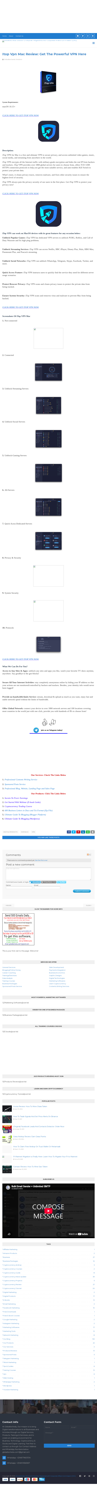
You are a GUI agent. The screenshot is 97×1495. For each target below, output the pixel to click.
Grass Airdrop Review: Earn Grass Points (29, 1137)
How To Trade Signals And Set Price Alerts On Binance (35, 1116)
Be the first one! (41, 860)
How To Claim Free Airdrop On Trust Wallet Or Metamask (36, 1147)
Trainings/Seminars (9, 975)
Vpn (33, 832)
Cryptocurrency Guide (49, 1273)
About (11, 36)
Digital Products (11, 832)
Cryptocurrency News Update (49, 1277)
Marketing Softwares (57, 981)
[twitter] (83, 36)
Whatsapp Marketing (49, 1382)
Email (36, 885)
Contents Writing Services (59, 986)
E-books (49, 1300)
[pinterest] (93, 36)
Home (4, 36)
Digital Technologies (57, 978)
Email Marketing (49, 1304)
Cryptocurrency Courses (49, 1269)
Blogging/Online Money (11, 970)
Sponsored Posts (49, 1354)
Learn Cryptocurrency (57, 984)
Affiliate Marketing (49, 1249)
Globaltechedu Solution (13, 59)
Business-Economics (57, 973)
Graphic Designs (55, 975)
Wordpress (49, 1386)
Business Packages (9, 984)
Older (88, 905)
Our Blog (24, 832)
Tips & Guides (49, 1366)
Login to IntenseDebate (35, 882)
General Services (8, 967)
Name (8, 885)
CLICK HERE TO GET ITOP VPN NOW (20, 115)
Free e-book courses (49, 1316)
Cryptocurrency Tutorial (49, 1288)
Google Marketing (49, 1319)
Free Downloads (49, 1312)
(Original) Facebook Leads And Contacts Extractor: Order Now (38, 1126)
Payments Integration (57, 970)
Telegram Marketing (49, 1358)
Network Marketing (49, 1335)
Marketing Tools (49, 1331)
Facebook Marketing (49, 1308)
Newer (8, 905)
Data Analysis (7, 978)
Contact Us (19, 36)
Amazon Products (49, 1253)
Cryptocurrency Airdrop (49, 1265)
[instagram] (88, 36)
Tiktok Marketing (49, 1362)
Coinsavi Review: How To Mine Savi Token (30, 1167)
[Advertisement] (48, 16)
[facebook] (78, 36)
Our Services (49, 1347)
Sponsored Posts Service (12, 986)
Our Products (49, 1343)
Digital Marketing (49, 1292)
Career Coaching (9, 973)
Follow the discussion (89, 854)
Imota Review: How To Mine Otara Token (30, 1106)
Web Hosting (49, 1378)
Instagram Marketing (49, 1323)
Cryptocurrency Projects (49, 1280)
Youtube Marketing (49, 1390)
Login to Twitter (61, 882)
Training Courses (8, 981)
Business (49, 1257)
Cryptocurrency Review (49, 1284)
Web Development (56, 967)
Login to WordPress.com (48, 882)
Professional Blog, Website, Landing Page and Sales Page (30, 788)
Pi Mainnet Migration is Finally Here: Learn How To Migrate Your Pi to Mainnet (45, 1157)
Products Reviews (49, 1351)
